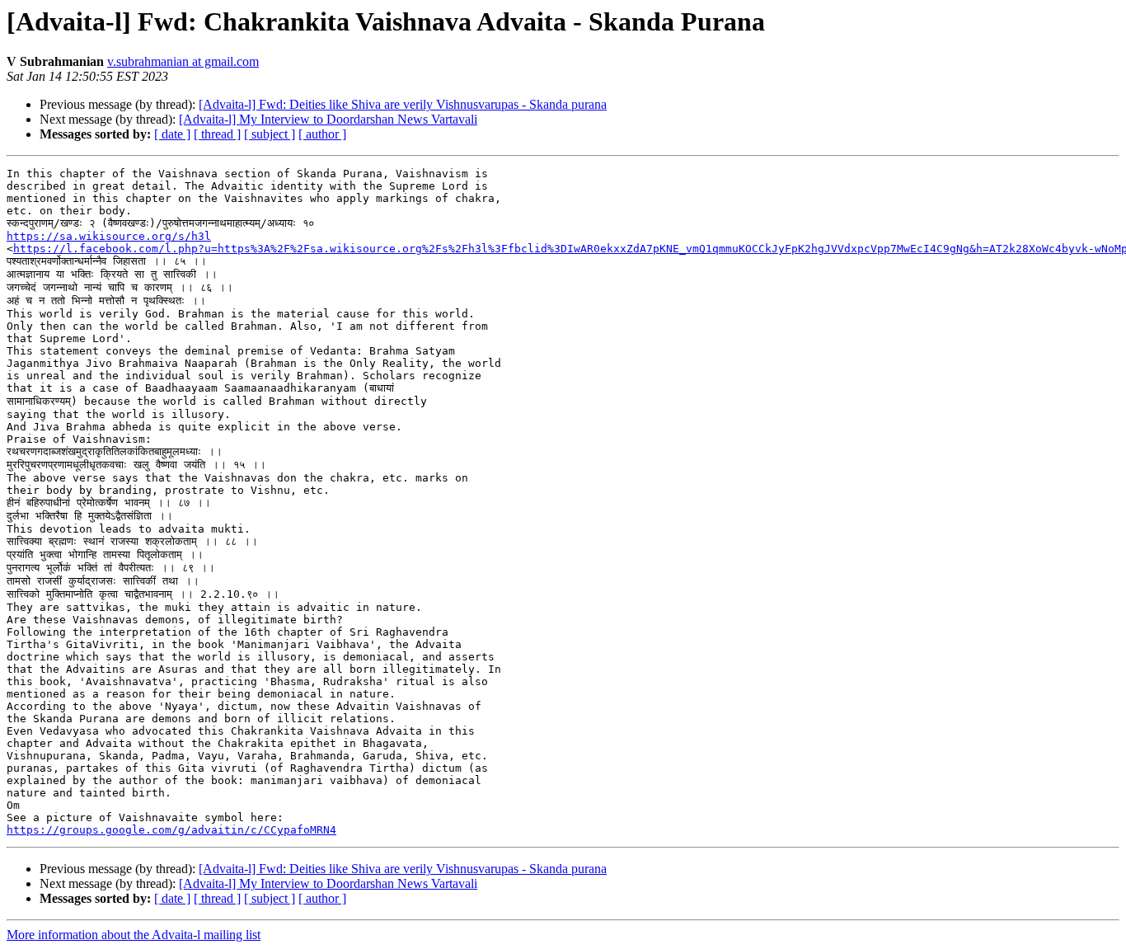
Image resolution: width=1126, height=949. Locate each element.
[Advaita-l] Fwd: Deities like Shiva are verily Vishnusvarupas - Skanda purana (403, 104)
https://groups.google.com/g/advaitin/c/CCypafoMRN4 (171, 830)
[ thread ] (217, 134)
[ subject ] (269, 134)
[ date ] (172, 134)
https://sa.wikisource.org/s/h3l (109, 236)
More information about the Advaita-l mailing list (133, 935)
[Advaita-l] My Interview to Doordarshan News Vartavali (328, 119)
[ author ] (322, 134)
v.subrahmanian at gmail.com (183, 61)
